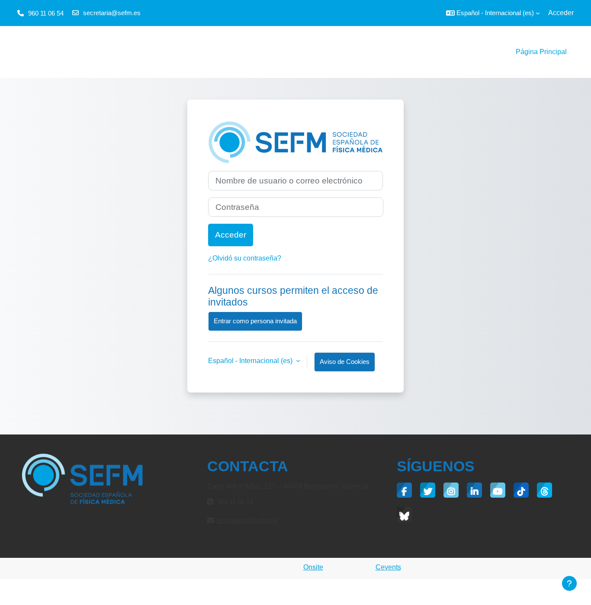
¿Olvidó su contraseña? (244, 258)
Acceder (561, 12)
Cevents (388, 567)
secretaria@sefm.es (112, 12)
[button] (493, 13)
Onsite (313, 567)
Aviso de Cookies (344, 361)
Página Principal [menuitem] (541, 51)
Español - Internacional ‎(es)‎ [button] (251, 360)
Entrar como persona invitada (255, 321)
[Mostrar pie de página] (569, 583)
